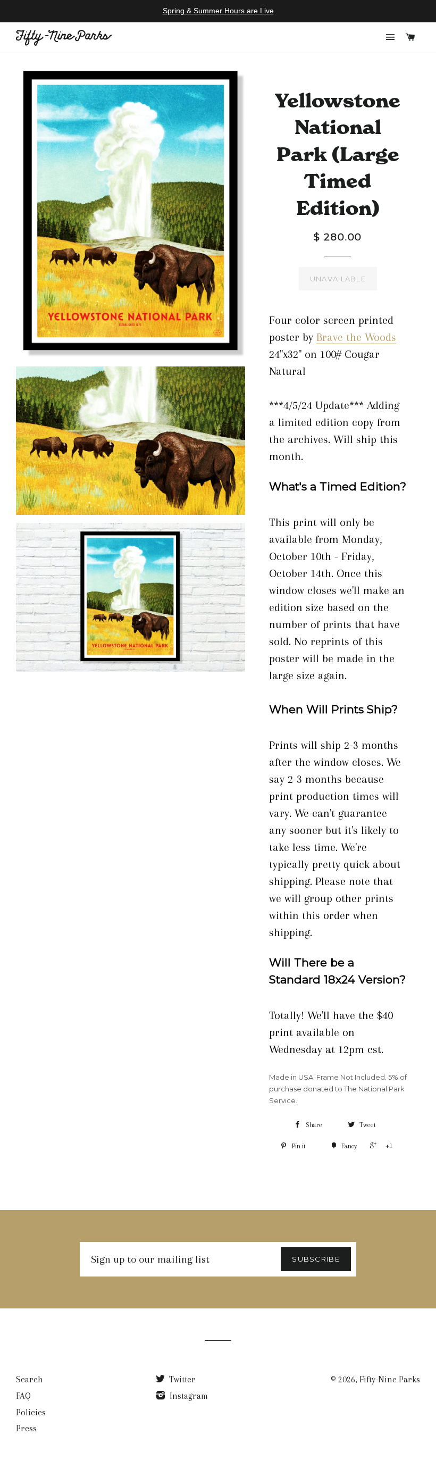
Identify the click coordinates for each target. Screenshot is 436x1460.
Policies (31, 1412)
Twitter (181, 1379)
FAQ (23, 1396)
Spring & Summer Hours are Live (218, 10)
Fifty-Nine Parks (389, 1379)
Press (26, 1428)
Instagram (187, 1396)
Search (29, 1379)
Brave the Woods (356, 337)
